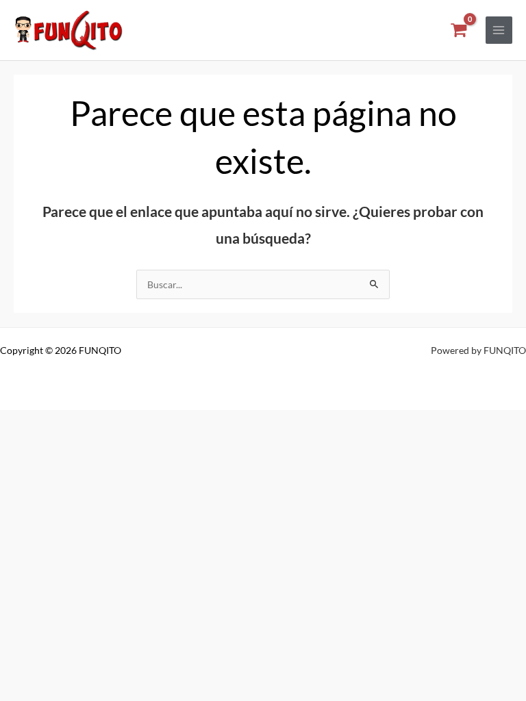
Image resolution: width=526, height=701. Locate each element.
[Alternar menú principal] (499, 29)
